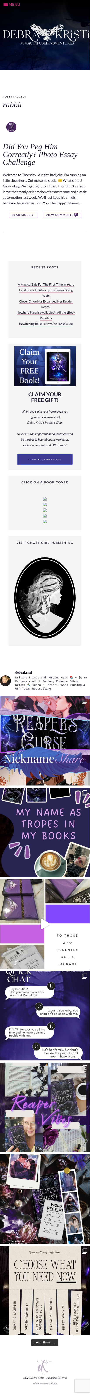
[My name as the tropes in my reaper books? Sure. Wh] (45, 832)
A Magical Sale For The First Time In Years (46, 284)
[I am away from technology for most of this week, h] (45, 1290)
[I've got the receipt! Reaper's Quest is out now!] (45, 1199)
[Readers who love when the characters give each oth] (45, 740)
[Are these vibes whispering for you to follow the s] (45, 1107)
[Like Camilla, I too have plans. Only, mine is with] (45, 1015)
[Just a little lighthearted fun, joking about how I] (45, 924)
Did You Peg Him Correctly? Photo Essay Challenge (40, 155)
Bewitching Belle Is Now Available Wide (46, 324)
